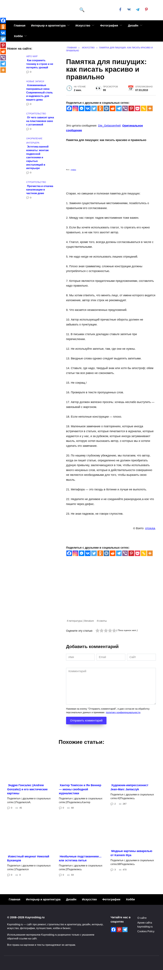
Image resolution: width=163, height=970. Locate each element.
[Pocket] (137, 108)
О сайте (142, 917)
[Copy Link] (143, 108)
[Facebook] (69, 108)
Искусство (82, 25)
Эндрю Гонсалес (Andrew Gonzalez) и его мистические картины (27, 789)
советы (102, 620)
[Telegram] (119, 108)
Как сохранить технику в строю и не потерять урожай (39, 64)
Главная (19, 25)
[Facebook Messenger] (81, 108)
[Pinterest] (131, 108)
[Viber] (125, 108)
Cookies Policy (145, 931)
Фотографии (111, 899)
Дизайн (133, 25)
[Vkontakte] (88, 108)
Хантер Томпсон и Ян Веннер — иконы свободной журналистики (80, 789)
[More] (150, 108)
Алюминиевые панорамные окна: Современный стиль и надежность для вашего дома (39, 92)
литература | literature (81, 620)
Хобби (18, 36)
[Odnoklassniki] (100, 108)
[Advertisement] (111, 596)
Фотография (109, 25)
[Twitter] (94, 108)
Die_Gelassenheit (109, 125)
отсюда (150, 528)
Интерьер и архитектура (48, 25)
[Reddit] (112, 108)
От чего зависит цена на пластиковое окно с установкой (40, 121)
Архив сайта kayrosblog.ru (145, 924)
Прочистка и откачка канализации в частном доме (39, 189)
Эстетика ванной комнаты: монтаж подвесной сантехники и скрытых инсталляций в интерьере (37, 157)
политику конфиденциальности (123, 712)
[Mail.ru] (106, 108)
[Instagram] (75, 108)
